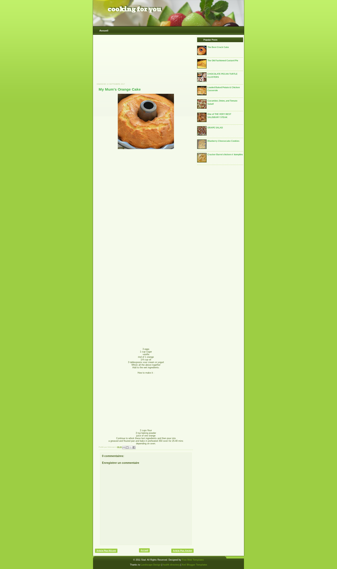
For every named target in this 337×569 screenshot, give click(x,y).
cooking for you (134, 9)
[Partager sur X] (130, 447)
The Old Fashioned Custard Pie (222, 60)
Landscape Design (151, 564)
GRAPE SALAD (215, 127)
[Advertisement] (121, 61)
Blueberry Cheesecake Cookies (223, 141)
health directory (171, 564)
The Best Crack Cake (218, 47)
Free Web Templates (193, 559)
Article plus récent (106, 551)
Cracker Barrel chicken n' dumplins (225, 154)
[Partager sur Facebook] (134, 447)
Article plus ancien (182, 551)
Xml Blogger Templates (194, 564)
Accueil (103, 30)
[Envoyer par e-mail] (124, 447)
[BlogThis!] (127, 447)
